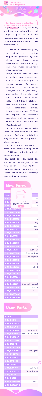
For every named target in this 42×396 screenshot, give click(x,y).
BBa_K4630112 (12, 239)
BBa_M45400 (11, 361)
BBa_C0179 (10, 375)
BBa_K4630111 (11, 236)
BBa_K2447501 (12, 351)
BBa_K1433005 (12, 323)
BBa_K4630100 (12, 219)
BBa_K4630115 (12, 250)
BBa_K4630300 (12, 280)
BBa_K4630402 (12, 294)
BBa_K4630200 (12, 270)
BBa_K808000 (12, 334)
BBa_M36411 (11, 344)
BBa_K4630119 (12, 263)
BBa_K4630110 (12, 233)
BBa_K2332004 (12, 357)
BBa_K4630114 (12, 246)
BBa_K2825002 (12, 385)
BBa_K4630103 (12, 229)
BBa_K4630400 (12, 287)
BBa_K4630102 (12, 226)
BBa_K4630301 (12, 284)
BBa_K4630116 (12, 253)
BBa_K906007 (12, 337)
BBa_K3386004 (12, 381)
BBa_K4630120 (12, 267)
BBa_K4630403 (12, 298)
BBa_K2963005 (12, 347)
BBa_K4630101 (12, 222)
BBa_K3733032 (12, 371)
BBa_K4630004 (12, 209)
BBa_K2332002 (12, 354)
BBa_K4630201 (12, 274)
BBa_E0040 (11, 320)
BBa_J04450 (11, 364)
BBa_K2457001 (12, 330)
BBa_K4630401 (12, 291)
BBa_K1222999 (12, 340)
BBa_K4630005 (12, 212)
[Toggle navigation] (38, 3)
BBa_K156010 (11, 368)
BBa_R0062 (10, 378)
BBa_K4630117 (12, 257)
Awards (14, 28)
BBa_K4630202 (12, 277)
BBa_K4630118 (12, 260)
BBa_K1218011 (11, 327)
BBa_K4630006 (12, 216)
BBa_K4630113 (12, 243)
